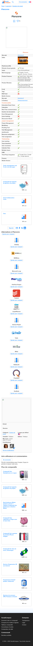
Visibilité (5, 436)
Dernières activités (6, 635)
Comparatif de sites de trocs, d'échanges (9, 549)
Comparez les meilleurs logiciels (10, 622)
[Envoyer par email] (17, 228)
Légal (23, 622)
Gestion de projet (18, 6)
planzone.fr (21, 55)
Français (30, 2)
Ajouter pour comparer (8, 234)
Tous (2, 6)
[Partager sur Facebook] (19, 228)
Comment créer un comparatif (9, 620)
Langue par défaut (23, 432)
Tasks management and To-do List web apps (10, 166)
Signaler (11, 228)
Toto (4, 213)
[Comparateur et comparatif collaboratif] (6, 2)
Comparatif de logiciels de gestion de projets (9, 182)
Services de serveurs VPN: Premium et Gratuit (10, 596)
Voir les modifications (8, 450)
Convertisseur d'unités (7, 627)
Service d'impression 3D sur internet (10, 565)
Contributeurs (7, 442)
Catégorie (5, 432)
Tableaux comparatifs (7, 624)
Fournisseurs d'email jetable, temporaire (9, 580)
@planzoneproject (23, 100)
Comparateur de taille (7, 629)
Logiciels (8, 6)
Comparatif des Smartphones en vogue (10, 472)
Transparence (26, 620)
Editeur (20, 436)
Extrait (5, 424)
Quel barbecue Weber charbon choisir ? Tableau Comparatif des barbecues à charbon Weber (10, 505)
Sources (5, 428)
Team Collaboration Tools (8, 198)
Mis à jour (5, 438)
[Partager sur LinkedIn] (25, 228)
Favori (14, 21)
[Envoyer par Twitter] (22, 228)
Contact (24, 624)
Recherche (13, 2)
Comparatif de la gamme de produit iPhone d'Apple (10, 535)
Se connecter (23, 2)
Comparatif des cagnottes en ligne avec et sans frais (10, 519)
